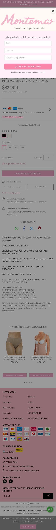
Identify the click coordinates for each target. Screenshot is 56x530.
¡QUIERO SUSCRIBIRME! (28, 66)
